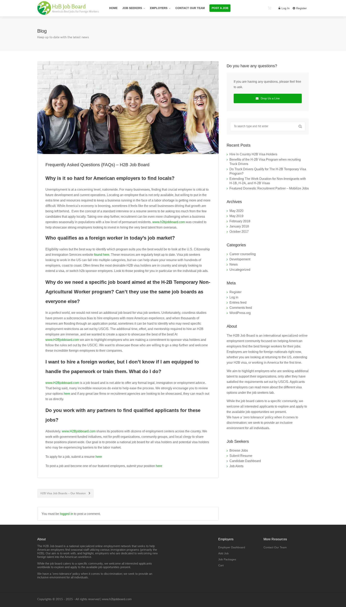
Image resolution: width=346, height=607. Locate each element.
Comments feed (240, 307)
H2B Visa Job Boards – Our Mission (63, 493)
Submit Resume (240, 455)
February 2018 (239, 221)
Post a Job (220, 8)
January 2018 (239, 226)
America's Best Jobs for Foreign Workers (75, 11)
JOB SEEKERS (132, 8)
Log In (285, 8)
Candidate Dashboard (245, 461)
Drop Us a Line (270, 98)
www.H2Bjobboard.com (62, 339)
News (233, 264)
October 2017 (239, 231)
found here (101, 254)
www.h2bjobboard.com (168, 222)
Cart (221, 565)
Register (301, 8)
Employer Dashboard (231, 547)
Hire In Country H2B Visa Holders (253, 154)
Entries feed (237, 302)
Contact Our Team (190, 8)
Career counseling (242, 254)
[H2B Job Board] (44, 13)
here (67, 393)
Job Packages (227, 559)
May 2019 (236, 216)
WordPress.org (240, 313)
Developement (239, 259)
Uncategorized (239, 269)
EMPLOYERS (158, 8)
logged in (66, 513)
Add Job (223, 553)
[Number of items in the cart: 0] (270, 8)
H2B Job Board (69, 6)
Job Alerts (236, 466)
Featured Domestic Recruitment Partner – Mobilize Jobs (269, 188)
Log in (233, 297)
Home (113, 8)
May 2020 (236, 210)
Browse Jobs (238, 450)
